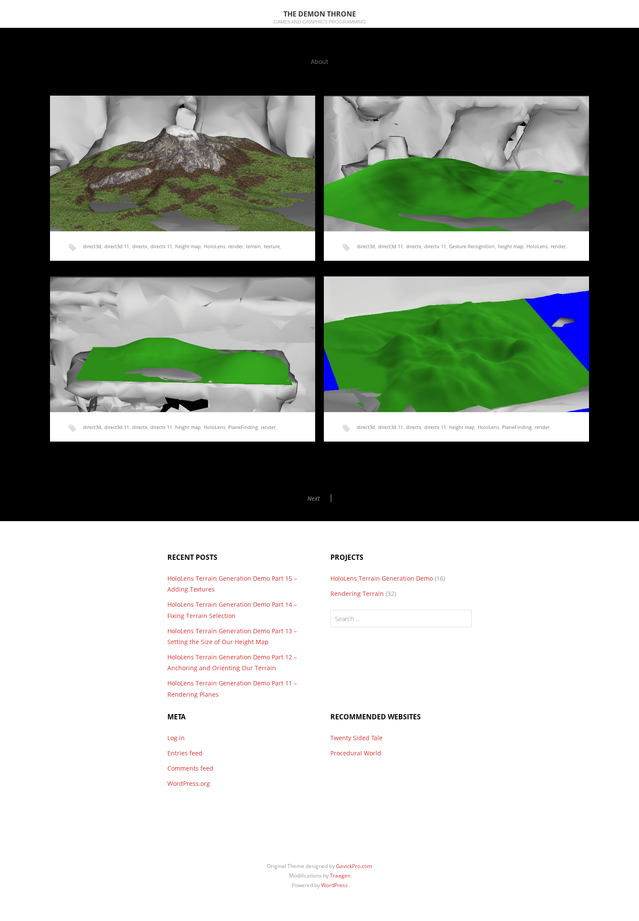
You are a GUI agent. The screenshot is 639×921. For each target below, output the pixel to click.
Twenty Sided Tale (356, 738)
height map (188, 246)
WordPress (334, 885)
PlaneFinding (243, 427)
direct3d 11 (116, 246)
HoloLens (214, 246)
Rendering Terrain (357, 593)
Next (313, 498)
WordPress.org (188, 783)
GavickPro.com (354, 866)
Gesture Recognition (472, 246)
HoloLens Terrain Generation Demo (381, 578)
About (319, 61)
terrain (253, 246)
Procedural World (355, 753)
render (235, 246)
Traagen (340, 875)
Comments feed (190, 768)
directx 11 (161, 246)
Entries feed (185, 753)
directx (139, 246)
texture (272, 246)
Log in (176, 738)
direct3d (92, 246)
